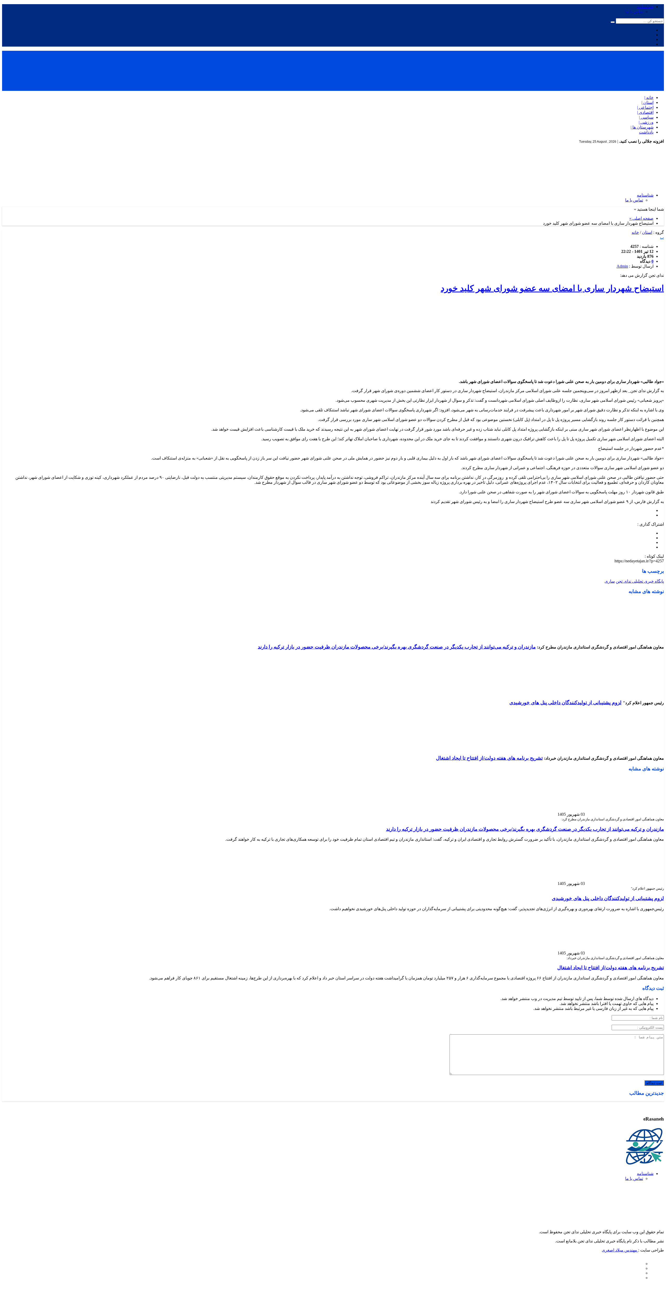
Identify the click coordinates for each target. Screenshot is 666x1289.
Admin (622, 266)
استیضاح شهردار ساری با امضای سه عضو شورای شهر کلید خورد (552, 288)
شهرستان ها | (642, 127)
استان (647, 232)
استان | (648, 102)
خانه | (649, 97)
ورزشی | (646, 122)
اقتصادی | (645, 112)
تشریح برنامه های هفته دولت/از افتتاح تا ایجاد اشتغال (489, 758)
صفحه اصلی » (641, 218)
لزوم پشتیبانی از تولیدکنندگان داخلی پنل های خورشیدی (565, 702)
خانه (635, 232)
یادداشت (646, 132)
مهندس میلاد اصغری (620, 1250)
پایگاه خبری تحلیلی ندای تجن (640, 581)
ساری (610, 581)
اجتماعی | (645, 107)
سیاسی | (646, 117)
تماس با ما (634, 11)
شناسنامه (645, 6)
